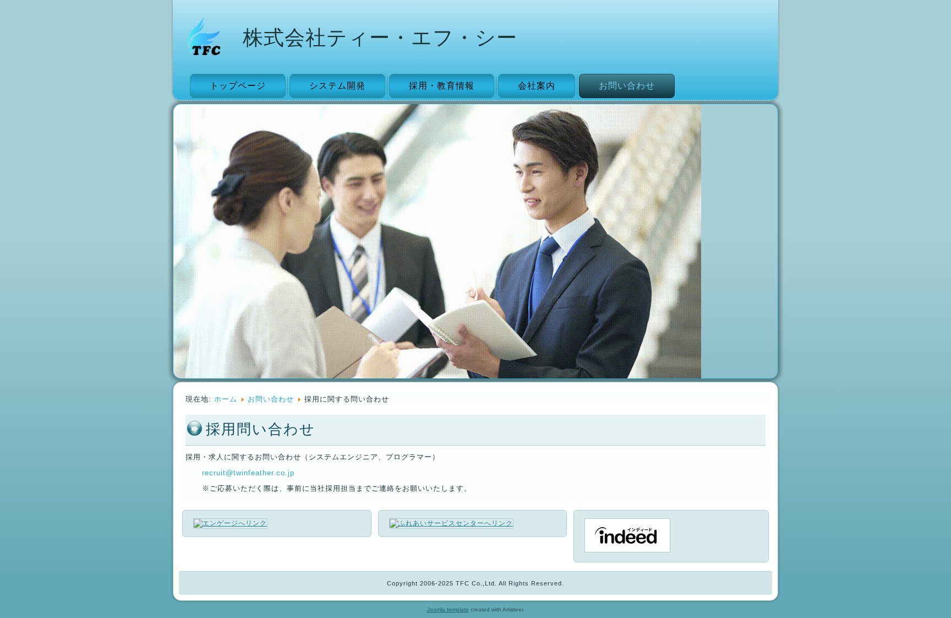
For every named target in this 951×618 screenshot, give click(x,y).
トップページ (238, 85)
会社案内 (536, 85)
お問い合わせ (627, 85)
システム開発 (337, 85)
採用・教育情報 (441, 85)
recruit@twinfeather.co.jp (248, 473)
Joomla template (448, 609)
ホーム (225, 399)
